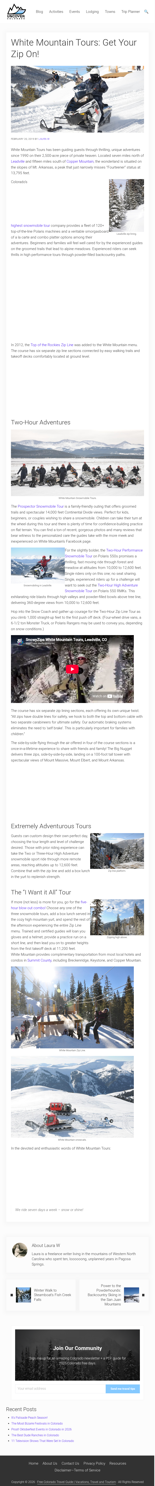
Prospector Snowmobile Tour (41, 506)
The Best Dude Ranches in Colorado (35, 1435)
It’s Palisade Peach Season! (29, 1417)
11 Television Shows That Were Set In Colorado (42, 1441)
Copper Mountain (80, 161)
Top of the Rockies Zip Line (52, 345)
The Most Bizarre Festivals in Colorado (37, 1423)
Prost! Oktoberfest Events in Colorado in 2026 (41, 1429)
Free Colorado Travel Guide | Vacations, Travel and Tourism (76, 1482)
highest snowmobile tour (30, 225)
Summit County (39, 960)
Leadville (18, 161)
